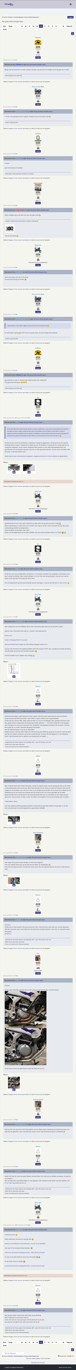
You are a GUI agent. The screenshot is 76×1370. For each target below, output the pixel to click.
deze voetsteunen (54, 456)
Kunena (42, 1363)
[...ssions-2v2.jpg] (14, 669)
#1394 (16, 852)
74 (56, 26)
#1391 (16, 617)
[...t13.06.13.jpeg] (25, 1028)
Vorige (10, 26)
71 (45, 26)
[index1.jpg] (29, 467)
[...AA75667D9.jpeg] (14, 880)
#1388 (28, 417)
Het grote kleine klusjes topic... (37, 64)
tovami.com (8, 635)
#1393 (16, 776)
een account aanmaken (22, 81)
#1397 (16, 1119)
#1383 (15, 153)
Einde (5, 29)
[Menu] (70, 4)
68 (33, 26)
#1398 (16, 1166)
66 (26, 26)
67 (29, 26)
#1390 (16, 564)
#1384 (15, 205)
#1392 (16, 706)
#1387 (15, 370)
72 (48, 26)
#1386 (15, 314)
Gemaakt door (35, 1363)
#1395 (16, 915)
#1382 (15, 107)
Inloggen (10, 81)
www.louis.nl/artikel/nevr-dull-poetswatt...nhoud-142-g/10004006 (25, 1243)
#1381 (15, 60)
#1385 (15, 267)
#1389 (16, 513)
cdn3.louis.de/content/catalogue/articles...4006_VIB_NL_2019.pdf (25, 1252)
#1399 (28, 1225)
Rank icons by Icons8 (65, 1367)
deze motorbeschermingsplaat (23, 456)
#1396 (16, 976)
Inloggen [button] (70, 17)
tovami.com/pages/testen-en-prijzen (16, 640)
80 (63, 26)
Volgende (69, 26)
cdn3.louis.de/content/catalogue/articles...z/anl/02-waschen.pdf (24, 1266)
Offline (38, 47)
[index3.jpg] (14, 467)
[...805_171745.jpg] (14, 819)
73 (52, 26)
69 (37, 26)
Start (4, 26)
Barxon (44, 456)
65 (22, 26)
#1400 (16, 1305)
